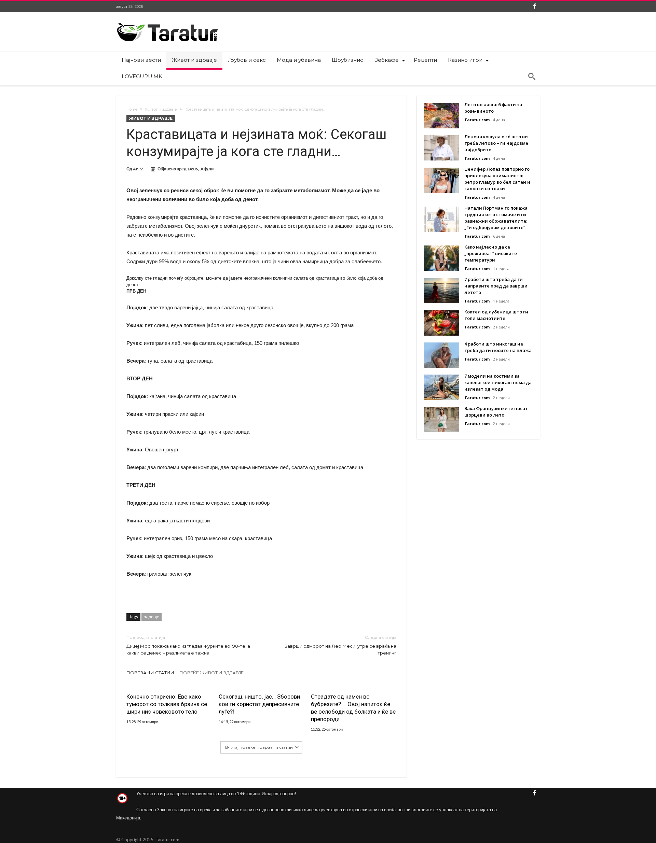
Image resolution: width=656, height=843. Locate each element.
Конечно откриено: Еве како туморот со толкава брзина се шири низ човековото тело (166, 704)
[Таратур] (167, 22)
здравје (151, 616)
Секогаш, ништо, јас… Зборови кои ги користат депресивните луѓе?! (259, 704)
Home (131, 109)
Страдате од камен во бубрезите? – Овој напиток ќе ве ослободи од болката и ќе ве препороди (353, 707)
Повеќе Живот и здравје (211, 672)
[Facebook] (534, 6)
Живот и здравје (161, 109)
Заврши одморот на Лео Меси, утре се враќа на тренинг (340, 645)
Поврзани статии (150, 672)
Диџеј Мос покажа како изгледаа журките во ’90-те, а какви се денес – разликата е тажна (188, 645)
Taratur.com (477, 119)
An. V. (138, 168)
